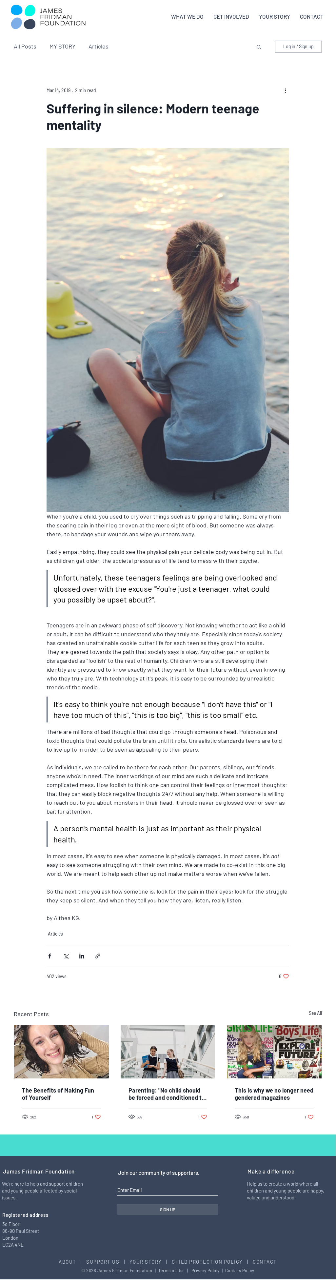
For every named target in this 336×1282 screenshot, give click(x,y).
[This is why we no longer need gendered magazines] (274, 1051)
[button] (259, 46)
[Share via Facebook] (50, 956)
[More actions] (285, 90)
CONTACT (265, 1262)
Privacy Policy (205, 1270)
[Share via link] (98, 956)
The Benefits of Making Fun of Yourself (58, 1094)
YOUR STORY (146, 1262)
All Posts (25, 46)
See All (315, 1013)
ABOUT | (72, 1262)
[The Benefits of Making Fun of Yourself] (61, 1051)
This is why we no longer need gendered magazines (274, 1094)
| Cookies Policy (237, 1270)
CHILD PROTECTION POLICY (207, 1262)
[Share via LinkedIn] (82, 956)
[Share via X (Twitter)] (66, 956)
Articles (99, 46)
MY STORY (62, 46)
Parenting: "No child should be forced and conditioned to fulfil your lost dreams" (166, 1094)
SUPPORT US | (107, 1262)
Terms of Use (171, 1270)
